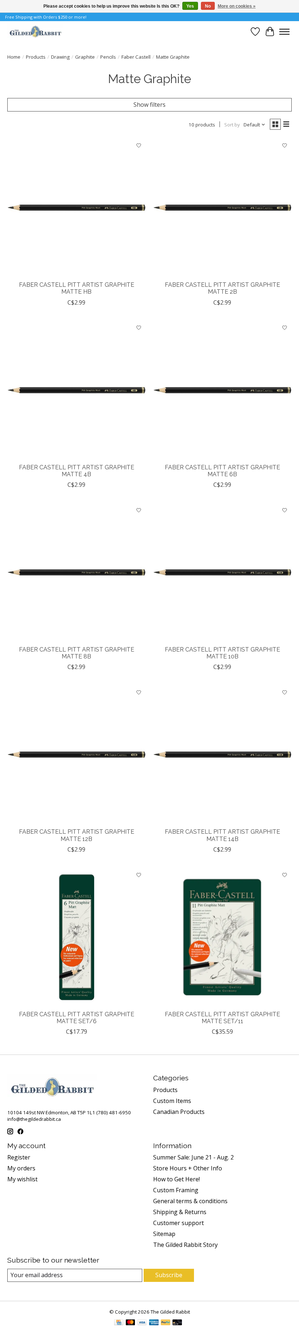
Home (13, 57)
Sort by (232, 124)
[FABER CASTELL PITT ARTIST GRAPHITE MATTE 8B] (76, 572)
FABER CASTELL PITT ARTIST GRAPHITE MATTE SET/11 (222, 1018)
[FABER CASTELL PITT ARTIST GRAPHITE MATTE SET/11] (222, 937)
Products (36, 57)
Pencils (108, 57)
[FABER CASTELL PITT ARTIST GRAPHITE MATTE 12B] (76, 754)
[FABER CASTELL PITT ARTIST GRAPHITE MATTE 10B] (222, 572)
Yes (190, 6)
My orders (21, 1168)
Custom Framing (175, 1190)
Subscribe (168, 1275)
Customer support (178, 1223)
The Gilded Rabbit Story (185, 1245)
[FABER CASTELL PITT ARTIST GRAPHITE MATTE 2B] (222, 207)
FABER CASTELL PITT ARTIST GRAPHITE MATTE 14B (222, 835)
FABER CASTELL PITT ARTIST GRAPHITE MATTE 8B (76, 653)
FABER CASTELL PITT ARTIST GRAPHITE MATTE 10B (222, 653)
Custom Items (172, 1101)
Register (18, 1157)
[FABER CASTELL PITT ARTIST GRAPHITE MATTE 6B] (222, 390)
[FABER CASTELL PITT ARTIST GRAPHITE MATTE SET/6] (76, 937)
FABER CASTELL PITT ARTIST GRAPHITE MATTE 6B (222, 471)
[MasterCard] (130, 1323)
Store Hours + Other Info (187, 1168)
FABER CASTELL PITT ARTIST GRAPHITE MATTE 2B (222, 288)
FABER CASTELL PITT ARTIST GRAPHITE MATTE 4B (76, 471)
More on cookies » (237, 6)
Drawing (60, 57)
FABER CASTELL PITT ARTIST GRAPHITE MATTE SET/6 (76, 1018)
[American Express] (154, 1323)
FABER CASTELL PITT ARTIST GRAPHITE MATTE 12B (76, 835)
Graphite (85, 57)
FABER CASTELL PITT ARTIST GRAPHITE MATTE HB (76, 288)
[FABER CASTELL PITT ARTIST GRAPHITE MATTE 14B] (222, 754)
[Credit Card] (118, 1323)
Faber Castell (136, 57)
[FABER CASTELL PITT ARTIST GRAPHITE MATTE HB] (76, 207)
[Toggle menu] (284, 31)
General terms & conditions (190, 1201)
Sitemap (164, 1234)
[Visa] (142, 1323)
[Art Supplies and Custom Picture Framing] (35, 31)
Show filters (149, 105)
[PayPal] (165, 1323)
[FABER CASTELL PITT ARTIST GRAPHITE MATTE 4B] (76, 390)
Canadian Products (179, 1112)
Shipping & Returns (179, 1212)
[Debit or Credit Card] (177, 1323)
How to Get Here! (176, 1179)
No (208, 6)
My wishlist (22, 1179)
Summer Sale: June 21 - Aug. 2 (193, 1157)
